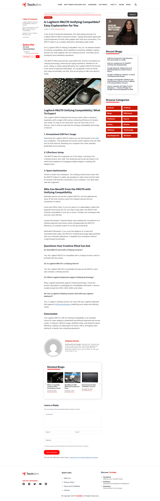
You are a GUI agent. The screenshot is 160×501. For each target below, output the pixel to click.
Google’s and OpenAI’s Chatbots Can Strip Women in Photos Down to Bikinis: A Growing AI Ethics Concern (121, 81)
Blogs (109, 113)
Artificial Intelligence (128, 108)
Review (126, 124)
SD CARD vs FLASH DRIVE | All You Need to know (72, 386)
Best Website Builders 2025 (75, 4)
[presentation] (55, 377)
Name (48, 432)
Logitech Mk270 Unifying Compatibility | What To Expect (30, 23)
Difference (128, 113)
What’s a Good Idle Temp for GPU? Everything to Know (53, 386)
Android (110, 108)
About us (67, 478)
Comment (49, 414)
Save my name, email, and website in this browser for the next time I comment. (67, 446)
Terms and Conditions (72, 486)
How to (113, 4)
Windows (127, 135)
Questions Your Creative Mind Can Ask (29, 33)
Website (48, 440)
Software (110, 130)
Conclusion (25, 37)
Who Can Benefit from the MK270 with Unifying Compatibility (30, 29)
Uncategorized (113, 135)
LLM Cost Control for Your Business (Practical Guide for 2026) (120, 59)
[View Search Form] (136, 4)
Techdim (78, 496)
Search (132, 14)
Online (121, 4)
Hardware (92, 4)
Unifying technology (62, 304)
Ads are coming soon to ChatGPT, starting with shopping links (119, 64)
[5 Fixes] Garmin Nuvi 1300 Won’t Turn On (89, 385)
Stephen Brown (60, 29)
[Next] (99, 384)
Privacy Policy (69, 482)
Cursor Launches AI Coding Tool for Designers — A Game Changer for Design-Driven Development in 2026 (120, 87)
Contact (67, 490)
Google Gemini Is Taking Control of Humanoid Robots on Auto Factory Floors (119, 69)
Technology (128, 130)
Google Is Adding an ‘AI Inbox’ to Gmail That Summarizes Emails (121, 75)
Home (60, 4)
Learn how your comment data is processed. (84, 457)
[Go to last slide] (45, 384)
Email (77, 432)
